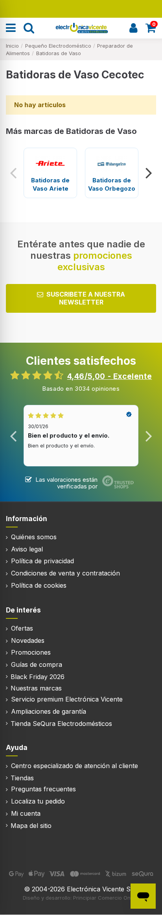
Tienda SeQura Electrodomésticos (61, 724)
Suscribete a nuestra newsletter (85, 298)
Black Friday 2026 (37, 677)
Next (148, 173)
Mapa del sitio (31, 826)
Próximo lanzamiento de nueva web (81, 8)
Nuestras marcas (36, 688)
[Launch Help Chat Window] (143, 896)
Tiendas (22, 778)
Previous (13, 173)
